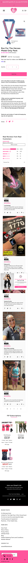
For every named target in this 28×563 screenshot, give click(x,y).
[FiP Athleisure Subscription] (21, 427)
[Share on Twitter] (10, 122)
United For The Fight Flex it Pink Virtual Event (13, 515)
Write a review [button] (14, 144)
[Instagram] (17, 499)
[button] (5, 52)
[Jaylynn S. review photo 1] (14, 182)
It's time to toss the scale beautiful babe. (12, 517)
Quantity (3, 67)
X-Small (3, 440)
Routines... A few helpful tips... (9, 521)
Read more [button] (6, 269)
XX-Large (10, 442)
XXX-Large (7, 444)
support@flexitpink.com (6, 546)
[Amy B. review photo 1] (14, 236)
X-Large (6, 442)
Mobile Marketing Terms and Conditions (12, 537)
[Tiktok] (19, 499)
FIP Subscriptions (14, 416)
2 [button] (10, 408)
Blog (2, 535)
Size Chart (4, 528)
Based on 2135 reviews (8, 142)
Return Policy (5, 530)
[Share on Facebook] (6, 122)
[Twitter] (10, 499)
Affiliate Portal (5, 533)
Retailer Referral (5, 539)
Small (7, 440)
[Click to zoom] (24, 21)
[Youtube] (14, 499)
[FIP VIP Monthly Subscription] (7, 427)
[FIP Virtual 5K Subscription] (7, 455)
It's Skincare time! (6, 513)
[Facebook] (1, 559)
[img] (14, 203)
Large (2, 442)
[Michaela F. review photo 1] (14, 375)
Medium (10, 440)
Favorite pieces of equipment (9, 519)
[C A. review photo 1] (14, 326)
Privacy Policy (5, 532)
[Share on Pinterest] (12, 122)
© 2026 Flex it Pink (5, 561)
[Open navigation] (4, 11)
